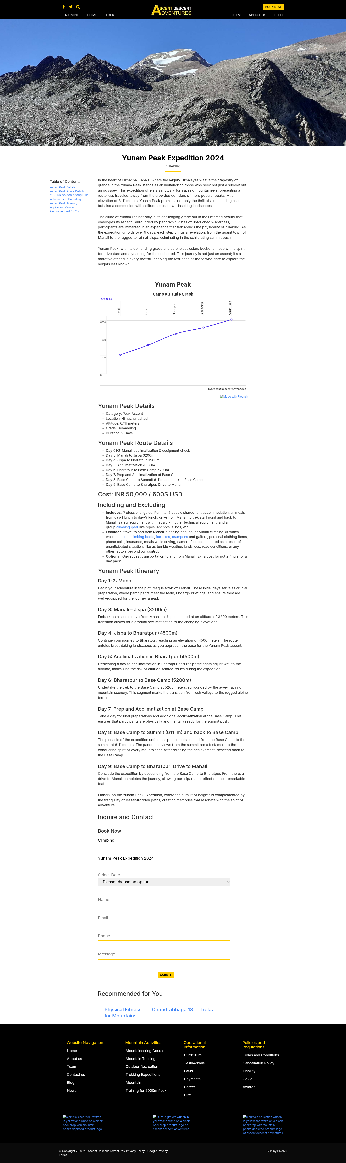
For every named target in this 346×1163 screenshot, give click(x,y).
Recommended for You (65, 211)
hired (126, 537)
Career (189, 1087)
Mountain (133, 1082)
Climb (92, 15)
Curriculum (193, 1055)
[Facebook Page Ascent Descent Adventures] (63, 6)
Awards (249, 1087)
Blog (278, 15)
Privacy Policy (135, 1151)
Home (72, 1051)
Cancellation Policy (258, 1063)
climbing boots (142, 537)
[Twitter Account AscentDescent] (71, 6)
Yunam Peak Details (62, 187)
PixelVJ (282, 1151)
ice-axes (163, 537)
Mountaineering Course (145, 1051)
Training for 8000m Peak (146, 1090)
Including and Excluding (65, 199)
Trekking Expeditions (143, 1074)
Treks (206, 1009)
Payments (192, 1079)
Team (236, 15)
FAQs (188, 1071)
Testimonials (194, 1063)
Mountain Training (140, 1059)
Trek (110, 15)
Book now (273, 7)
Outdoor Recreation (142, 1066)
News (71, 1090)
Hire (187, 1095)
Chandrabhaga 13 (172, 1009)
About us (257, 15)
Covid (247, 1079)
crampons (180, 537)
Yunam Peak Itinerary (63, 203)
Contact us (76, 1074)
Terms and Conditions (261, 1055)
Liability (249, 1071)
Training (71, 15)
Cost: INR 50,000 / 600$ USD (69, 195)
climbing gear (127, 527)
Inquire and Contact (62, 207)
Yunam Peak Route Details (67, 191)
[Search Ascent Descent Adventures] (78, 6)
